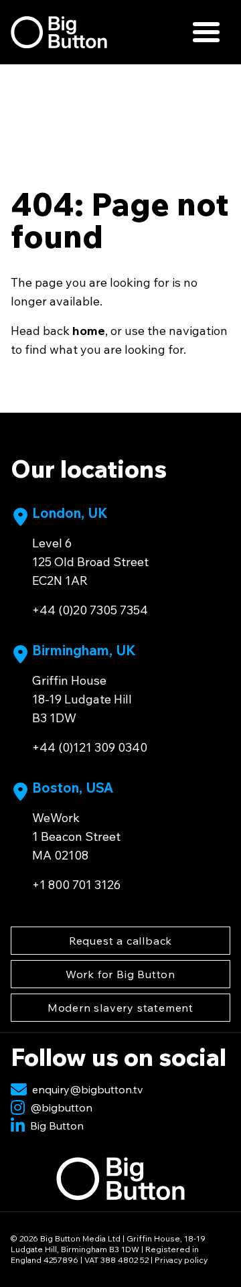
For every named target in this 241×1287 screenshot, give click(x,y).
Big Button (57, 1125)
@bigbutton (61, 1107)
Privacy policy (181, 1260)
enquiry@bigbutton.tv (87, 1089)
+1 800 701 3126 (76, 884)
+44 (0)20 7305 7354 (90, 610)
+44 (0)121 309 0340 (89, 747)
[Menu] (206, 32)
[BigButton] (59, 32)
